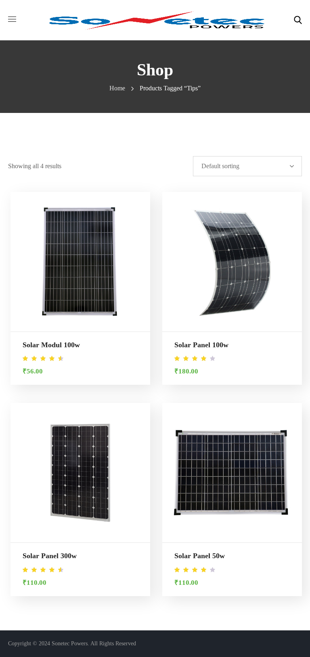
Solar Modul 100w (51, 345)
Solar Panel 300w (50, 556)
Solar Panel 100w (201, 345)
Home (117, 88)
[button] (298, 20)
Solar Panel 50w (199, 556)
